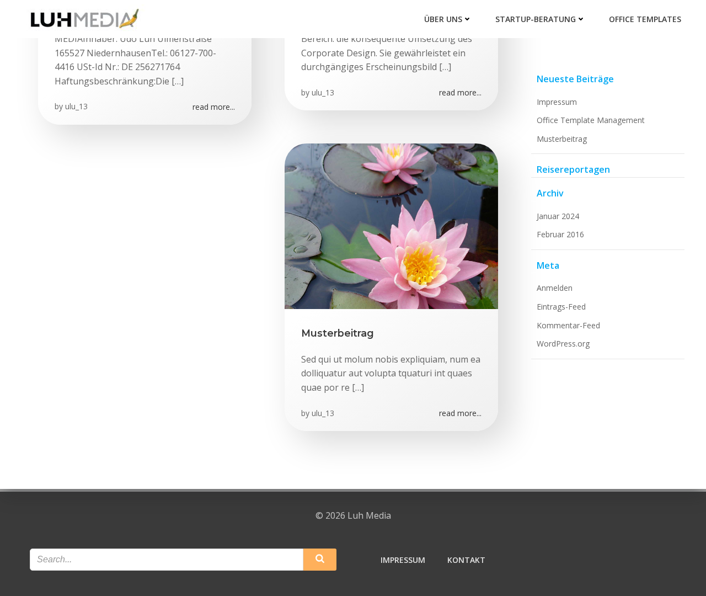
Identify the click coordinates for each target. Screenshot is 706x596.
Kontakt (466, 560)
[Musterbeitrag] (391, 226)
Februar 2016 (560, 234)
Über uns (443, 19)
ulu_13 (76, 106)
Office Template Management (591, 120)
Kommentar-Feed (568, 325)
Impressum (557, 102)
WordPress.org (563, 343)
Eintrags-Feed (561, 306)
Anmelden (555, 288)
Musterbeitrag (562, 139)
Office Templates (645, 19)
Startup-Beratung (535, 19)
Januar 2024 (558, 216)
